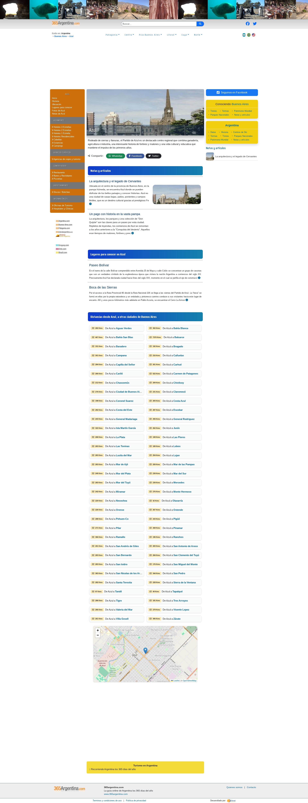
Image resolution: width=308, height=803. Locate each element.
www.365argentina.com (116, 794)
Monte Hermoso (182, 491)
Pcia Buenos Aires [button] (149, 34)
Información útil (61, 199)
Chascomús (122, 382)
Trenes (213, 111)
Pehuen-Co (122, 518)
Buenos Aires (60, 36)
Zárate (176, 618)
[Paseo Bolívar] (199, 277)
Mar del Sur (179, 473)
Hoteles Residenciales (63, 136)
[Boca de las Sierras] (187, 300)
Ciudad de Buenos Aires (129, 391)
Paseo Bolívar (99, 265)
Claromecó (179, 391)
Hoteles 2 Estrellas (62, 130)
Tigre (119, 600)
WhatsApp (116, 156)
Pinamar (178, 528)
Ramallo (120, 537)
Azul (71, 36)
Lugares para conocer (62, 107)
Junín (176, 428)
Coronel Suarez (124, 400)
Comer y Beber (60, 166)
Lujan (176, 455)
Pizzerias (57, 179)
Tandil (118, 591)
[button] (145, 650)
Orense (120, 509)
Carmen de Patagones (185, 373)
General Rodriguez (184, 419)
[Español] (244, 35)
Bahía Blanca (180, 328)
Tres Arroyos (180, 600)
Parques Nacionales (219, 115)
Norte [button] (197, 34)
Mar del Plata (123, 473)
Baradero (121, 346)
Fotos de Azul (58, 110)
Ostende (178, 509)
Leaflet (176, 680)
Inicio (54, 98)
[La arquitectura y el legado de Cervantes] (90, 203)
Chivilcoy (178, 382)
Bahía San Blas (124, 337)
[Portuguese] (249, 35)
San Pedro (179, 573)
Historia (55, 101)
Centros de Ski (240, 132)
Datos (213, 132)
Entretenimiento (61, 185)
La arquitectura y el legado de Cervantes (115, 181)
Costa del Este (124, 409)
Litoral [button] (171, 34)
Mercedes (178, 482)
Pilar (118, 528)
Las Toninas (122, 446)
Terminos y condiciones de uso (107, 800)
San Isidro (121, 564)
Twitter (155, 156)
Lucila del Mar (124, 455)
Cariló (119, 373)
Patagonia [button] (112, 34)
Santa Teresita (124, 582)
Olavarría (177, 500)
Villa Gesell (122, 618)
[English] (254, 35)
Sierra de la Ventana (184, 582)
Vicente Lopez (181, 609)
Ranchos (178, 537)
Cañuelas (178, 355)
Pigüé (176, 518)
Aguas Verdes (124, 328)
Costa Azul (179, 400)
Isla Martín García (126, 428)
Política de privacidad (136, 800)
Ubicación (56, 104)
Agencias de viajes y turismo (66, 159)
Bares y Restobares (62, 176)
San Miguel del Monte (185, 564)
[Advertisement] (154, 65)
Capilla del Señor (125, 364)
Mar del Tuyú (123, 482)
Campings (58, 146)
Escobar (178, 409)
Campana (121, 355)
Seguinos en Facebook (234, 92)
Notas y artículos (242, 115)
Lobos (176, 446)
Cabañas (57, 139)
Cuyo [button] (184, 34)
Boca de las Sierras (103, 287)
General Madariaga (126, 419)
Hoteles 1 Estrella (61, 133)
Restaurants (59, 172)
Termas (225, 111)
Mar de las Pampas (184, 464)
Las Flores (179, 437)
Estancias (58, 143)
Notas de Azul (58, 113)
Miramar (120, 491)
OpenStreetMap (190, 680)
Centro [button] (128, 34)
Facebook (136, 156)
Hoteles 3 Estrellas (62, 127)
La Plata (120, 437)
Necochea (121, 500)
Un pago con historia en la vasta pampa (114, 214)
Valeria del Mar (124, 609)
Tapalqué (177, 591)
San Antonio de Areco (185, 546)
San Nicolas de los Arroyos (131, 573)
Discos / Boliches (61, 192)
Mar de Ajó (122, 464)
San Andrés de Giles (127, 546)
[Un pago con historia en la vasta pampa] (132, 233)
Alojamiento (59, 120)
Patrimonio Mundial (243, 111)
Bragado (178, 346)
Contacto (251, 787)
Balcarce (179, 337)
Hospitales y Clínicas (63, 208)
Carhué (177, 364)
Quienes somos (234, 787)
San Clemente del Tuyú (186, 555)
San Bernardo (124, 555)
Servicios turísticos (62, 152)
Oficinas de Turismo (62, 205)
